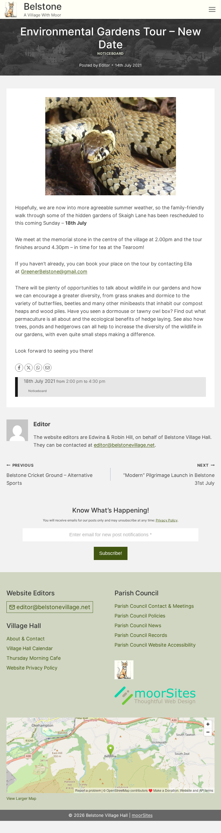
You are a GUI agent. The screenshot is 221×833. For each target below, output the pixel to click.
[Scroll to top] (207, 825)
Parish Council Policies (140, 616)
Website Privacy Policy (31, 668)
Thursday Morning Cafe (33, 658)
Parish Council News (138, 625)
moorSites (142, 815)
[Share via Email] (47, 368)
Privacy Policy (167, 520)
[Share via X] (29, 368)
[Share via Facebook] (19, 368)
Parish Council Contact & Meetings (154, 606)
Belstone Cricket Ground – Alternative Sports (49, 474)
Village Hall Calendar (29, 648)
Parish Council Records (141, 635)
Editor (104, 65)
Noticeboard (110, 54)
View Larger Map (21, 798)
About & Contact (25, 638)
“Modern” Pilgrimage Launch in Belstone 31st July (169, 474)
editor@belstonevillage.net (124, 445)
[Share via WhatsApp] (38, 368)
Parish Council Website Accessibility (155, 645)
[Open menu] (212, 9)
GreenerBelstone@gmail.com (54, 271)
